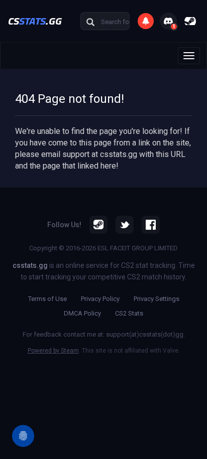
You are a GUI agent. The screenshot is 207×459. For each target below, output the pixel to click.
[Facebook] (151, 225)
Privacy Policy (100, 298)
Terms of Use (47, 298)
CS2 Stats (129, 313)
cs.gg (35, 21)
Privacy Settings (156, 298)
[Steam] (98, 225)
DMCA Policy (82, 313)
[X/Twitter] (125, 225)
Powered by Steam (53, 350)
